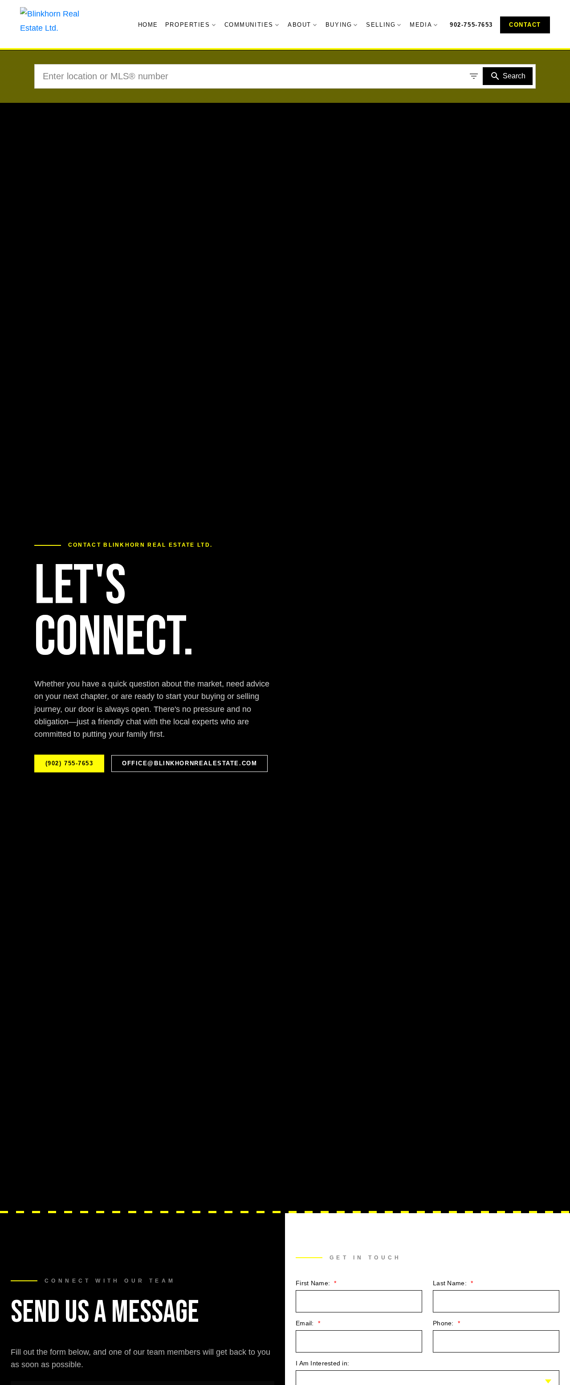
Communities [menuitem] (248, 24)
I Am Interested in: (322, 1363)
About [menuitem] (299, 24)
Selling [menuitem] (380, 24)
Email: (306, 1323)
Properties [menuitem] (187, 24)
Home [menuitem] (148, 24)
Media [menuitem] (421, 24)
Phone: (444, 1323)
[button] (471, 25)
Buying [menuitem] (339, 24)
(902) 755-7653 (69, 763)
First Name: (314, 1283)
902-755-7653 (471, 25)
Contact (525, 25)
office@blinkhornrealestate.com (189, 763)
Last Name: (450, 1283)
